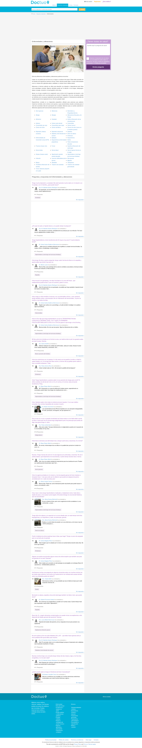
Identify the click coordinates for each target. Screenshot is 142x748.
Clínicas (70, 5)
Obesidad (54, 162)
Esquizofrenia (71, 137)
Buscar (83, 9)
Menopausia (70, 158)
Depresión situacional (57, 131)
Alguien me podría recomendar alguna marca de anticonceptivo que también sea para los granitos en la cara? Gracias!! (57, 557)
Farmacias (76, 5)
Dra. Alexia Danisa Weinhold (49, 499)
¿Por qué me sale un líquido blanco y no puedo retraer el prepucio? (51, 226)
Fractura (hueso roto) (41, 146)
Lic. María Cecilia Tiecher (45, 481)
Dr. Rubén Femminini (47, 406)
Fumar (53, 146)
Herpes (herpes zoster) (42, 154)
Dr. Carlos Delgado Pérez (45, 541)
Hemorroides (39, 150)
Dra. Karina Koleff (43, 343)
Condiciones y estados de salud (59, 709)
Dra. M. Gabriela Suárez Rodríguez (48, 187)
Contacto (96, 740)
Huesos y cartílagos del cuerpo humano (60, 722)
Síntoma (73, 704)
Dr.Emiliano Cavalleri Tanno (49, 674)
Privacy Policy (77, 744)
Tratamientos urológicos (59, 731)
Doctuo (39, 696)
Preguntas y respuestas (62, 5)
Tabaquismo (70, 162)
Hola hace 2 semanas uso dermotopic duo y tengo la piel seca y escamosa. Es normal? (57, 441)
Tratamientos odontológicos (74, 719)
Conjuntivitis (70, 123)
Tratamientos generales (74, 716)
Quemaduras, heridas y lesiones (74, 712)
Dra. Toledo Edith (46, 579)
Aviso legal (88, 740)
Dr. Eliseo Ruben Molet (45, 386)
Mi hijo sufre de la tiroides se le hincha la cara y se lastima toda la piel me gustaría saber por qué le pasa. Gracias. (57, 340)
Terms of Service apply (90, 744)
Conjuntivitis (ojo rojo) (41, 125)
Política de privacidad (100, 63)
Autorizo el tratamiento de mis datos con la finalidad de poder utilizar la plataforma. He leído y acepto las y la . (98, 60)
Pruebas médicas (58, 718)
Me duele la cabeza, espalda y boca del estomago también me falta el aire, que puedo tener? (57, 596)
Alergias (54, 115)
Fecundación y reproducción (75, 723)
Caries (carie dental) (57, 123)
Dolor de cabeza (71, 133)
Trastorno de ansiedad (57, 164)
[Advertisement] (71, 26)
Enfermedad (59, 704)
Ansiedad (54, 119)
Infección (38, 158)
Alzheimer (38, 119)
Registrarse (97, 1)
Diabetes (69, 131)
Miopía (37, 162)
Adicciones (54, 111)
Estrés (69, 140)
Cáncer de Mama (56, 127)
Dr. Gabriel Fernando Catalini (46, 599)
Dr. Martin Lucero (43, 265)
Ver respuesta (79, 199)
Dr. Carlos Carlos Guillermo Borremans (49, 244)
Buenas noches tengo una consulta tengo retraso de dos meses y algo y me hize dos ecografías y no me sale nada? (56, 657)
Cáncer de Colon (40, 127)
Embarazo (70, 135)
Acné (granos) (39, 111)
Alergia (38, 115)
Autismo (38, 123)
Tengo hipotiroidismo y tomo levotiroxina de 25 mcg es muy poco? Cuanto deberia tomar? (56, 241)
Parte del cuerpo (60, 706)
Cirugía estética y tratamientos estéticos (60, 714)
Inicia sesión (89, 1)
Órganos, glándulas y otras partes (59, 727)
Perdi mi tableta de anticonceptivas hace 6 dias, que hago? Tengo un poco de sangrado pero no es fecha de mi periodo (57, 537)
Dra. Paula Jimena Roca (45, 366)
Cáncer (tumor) (71, 125)
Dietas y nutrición (73, 726)
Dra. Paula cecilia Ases (45, 425)
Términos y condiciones (77, 740)
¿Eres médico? (107, 1)
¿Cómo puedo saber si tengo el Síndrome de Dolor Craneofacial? (51, 672)
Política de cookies (64, 740)
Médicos (54, 5)
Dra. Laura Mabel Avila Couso (47, 620)
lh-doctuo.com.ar (40, 2)
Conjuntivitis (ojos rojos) (58, 125)
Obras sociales (107, 696)
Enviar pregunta (98, 67)
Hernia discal (55, 150)
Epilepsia (54, 137)
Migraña (69, 160)
